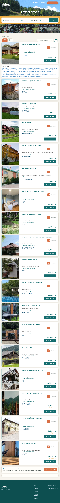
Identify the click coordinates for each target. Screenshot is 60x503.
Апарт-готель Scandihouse (31, 305)
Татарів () (20, 76)
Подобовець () (6, 71)
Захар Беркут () (21, 74)
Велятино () (13, 68)
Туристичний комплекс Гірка (32, 418)
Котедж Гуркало (27, 347)
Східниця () (6, 76)
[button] (56, 40)
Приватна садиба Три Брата (31, 146)
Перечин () (5, 74)
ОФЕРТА (36, 491)
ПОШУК (54, 20)
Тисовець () (46, 73)
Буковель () (39, 70)
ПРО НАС (36, 488)
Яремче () (6, 70)
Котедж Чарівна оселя (29, 260)
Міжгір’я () (53, 74)
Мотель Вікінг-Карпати (29, 168)
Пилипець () (33, 71)
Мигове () (14, 71)
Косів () (13, 73)
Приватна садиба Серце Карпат (32, 283)
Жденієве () (39, 73)
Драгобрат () (6, 73)
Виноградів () (39, 74)
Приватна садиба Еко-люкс (31, 81)
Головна (3, 36)
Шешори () (21, 70)
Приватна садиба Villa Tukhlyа (32, 370)
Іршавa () (39, 76)
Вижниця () (13, 76)
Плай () (27, 70)
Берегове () (26, 73)
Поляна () (46, 68)
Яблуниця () (21, 68)
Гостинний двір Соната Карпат (32, 393)
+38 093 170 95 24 (38, 2)
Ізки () (32, 73)
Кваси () (19, 73)
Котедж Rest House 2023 (30, 443)
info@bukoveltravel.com (53, 488)
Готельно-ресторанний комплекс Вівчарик (37, 237)
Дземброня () (29, 68)
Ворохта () (12, 74)
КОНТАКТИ (36, 498)
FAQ (35, 485)
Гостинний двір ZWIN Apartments (33, 191)
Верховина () (41, 71)
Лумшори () (53, 68)
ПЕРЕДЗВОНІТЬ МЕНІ (50, 469)
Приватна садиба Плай (29, 104)
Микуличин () (38, 68)
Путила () (33, 76)
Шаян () (53, 73)
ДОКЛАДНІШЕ (50, 60)
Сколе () (46, 74)
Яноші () (27, 76)
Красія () (46, 70)
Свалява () (5, 68)
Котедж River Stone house (31, 324)
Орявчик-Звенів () (23, 71)
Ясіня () (51, 70)
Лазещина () (31, 74)
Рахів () (32, 70)
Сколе (8, 36)
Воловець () (13, 70)
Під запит (53, 408)
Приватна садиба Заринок (31, 44)
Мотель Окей (26, 123)
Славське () (49, 71)
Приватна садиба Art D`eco (31, 214)
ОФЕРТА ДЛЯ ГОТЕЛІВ (37, 495)
